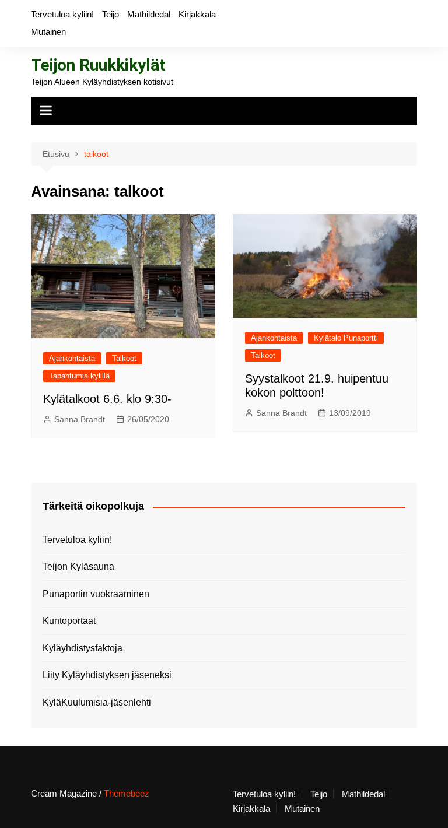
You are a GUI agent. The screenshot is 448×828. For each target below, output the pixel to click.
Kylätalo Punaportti (346, 338)
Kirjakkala (197, 14)
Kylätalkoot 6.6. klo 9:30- (107, 398)
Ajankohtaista (72, 358)
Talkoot (124, 358)
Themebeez (126, 793)
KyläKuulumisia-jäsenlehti (97, 702)
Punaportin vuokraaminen (96, 594)
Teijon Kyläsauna (78, 566)
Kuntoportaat (69, 621)
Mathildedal (148, 14)
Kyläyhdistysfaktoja (83, 648)
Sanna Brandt (79, 419)
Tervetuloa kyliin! (62, 14)
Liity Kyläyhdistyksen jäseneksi (107, 675)
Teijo (110, 14)
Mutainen (48, 32)
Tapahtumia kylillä (79, 375)
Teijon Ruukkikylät (98, 65)
